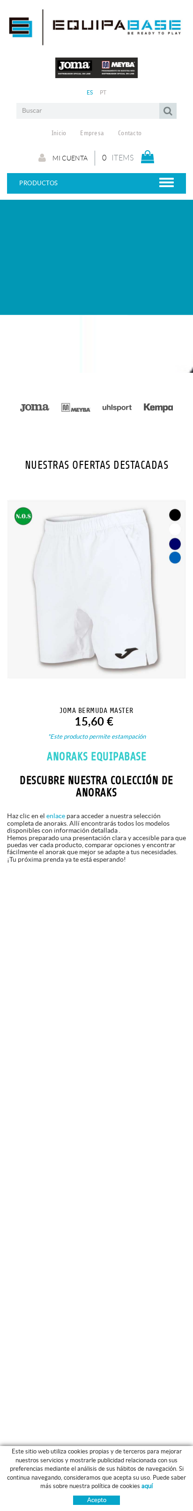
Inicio (59, 133)
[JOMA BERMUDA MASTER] (96, 589)
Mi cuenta (69, 158)
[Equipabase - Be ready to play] (96, 41)
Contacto (129, 133)
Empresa (92, 133)
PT (103, 92)
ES (90, 92)
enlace (55, 816)
